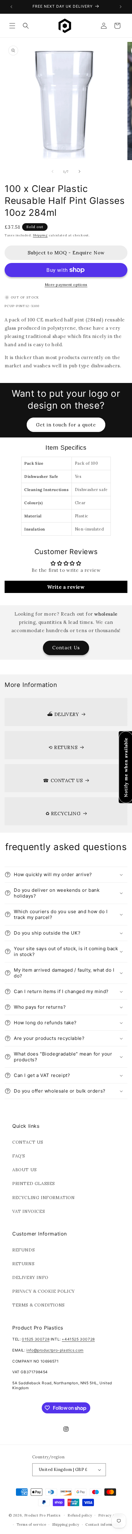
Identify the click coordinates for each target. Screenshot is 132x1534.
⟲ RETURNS (63, 747)
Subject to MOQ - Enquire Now (66, 253)
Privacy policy (110, 1515)
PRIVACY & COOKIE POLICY (43, 1291)
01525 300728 (35, 1339)
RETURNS (23, 1263)
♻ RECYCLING (63, 813)
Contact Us (66, 648)
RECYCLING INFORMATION (43, 1197)
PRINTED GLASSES (33, 1183)
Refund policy (80, 1515)
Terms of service (31, 1524)
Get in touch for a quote (66, 425)
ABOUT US (24, 1169)
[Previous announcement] (11, 6)
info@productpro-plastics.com (54, 1350)
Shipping (40, 235)
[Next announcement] (120, 6)
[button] (12, 25)
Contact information (103, 1524)
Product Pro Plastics (42, 1515)
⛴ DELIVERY (63, 714)
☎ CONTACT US (63, 780)
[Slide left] (52, 171)
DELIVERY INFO (30, 1277)
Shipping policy (66, 1524)
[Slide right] (79, 171)
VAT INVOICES (28, 1211)
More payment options (66, 284)
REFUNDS (23, 1250)
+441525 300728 (78, 1339)
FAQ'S (18, 1156)
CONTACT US (27, 1142)
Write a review (65, 587)
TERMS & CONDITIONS (38, 1305)
